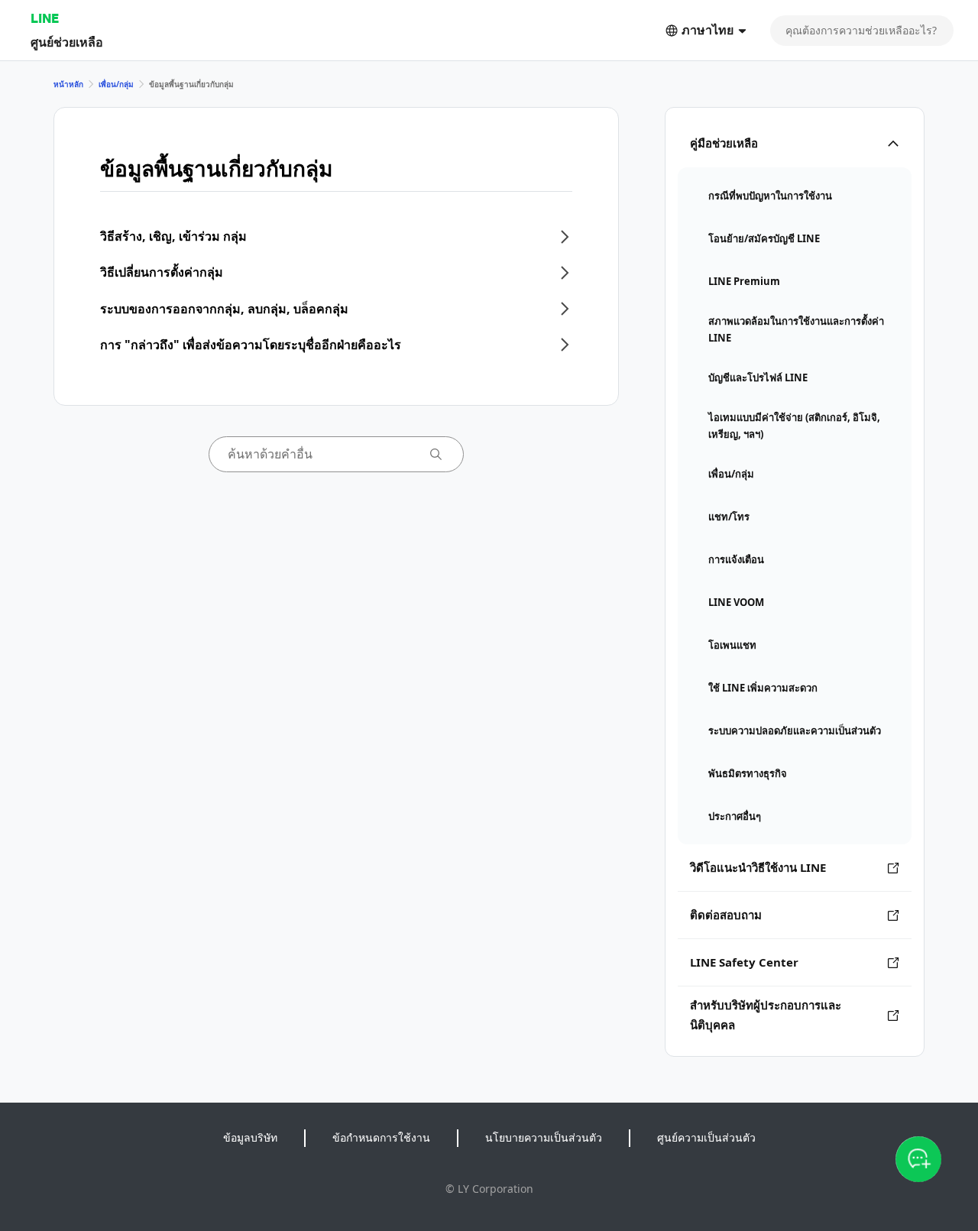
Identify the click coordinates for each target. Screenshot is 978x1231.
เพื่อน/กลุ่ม (116, 84)
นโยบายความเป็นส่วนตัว (543, 1137)
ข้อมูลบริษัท (250, 1137)
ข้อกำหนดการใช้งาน (381, 1137)
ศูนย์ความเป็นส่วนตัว (706, 1137)
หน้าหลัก (68, 84)
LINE (45, 18)
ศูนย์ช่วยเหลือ (67, 42)
